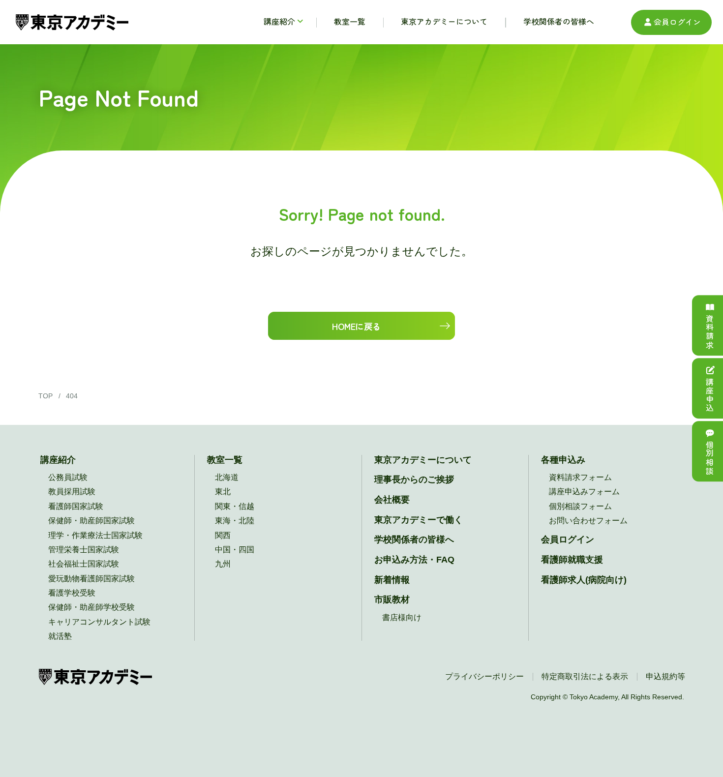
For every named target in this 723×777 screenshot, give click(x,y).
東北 (223, 491)
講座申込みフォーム (584, 491)
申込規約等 (665, 676)
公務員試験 (68, 477)
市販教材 (392, 599)
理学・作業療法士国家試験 (95, 535)
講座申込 (709, 395)
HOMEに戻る (356, 326)
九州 (223, 564)
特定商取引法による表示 (585, 676)
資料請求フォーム (580, 477)
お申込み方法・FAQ (414, 560)
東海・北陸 (234, 520)
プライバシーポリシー (484, 676)
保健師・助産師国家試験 (91, 520)
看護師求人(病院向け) (584, 580)
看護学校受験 (71, 593)
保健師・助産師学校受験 (91, 607)
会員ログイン (677, 22)
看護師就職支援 (572, 560)
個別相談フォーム (580, 506)
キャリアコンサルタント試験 (99, 622)
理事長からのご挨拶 (414, 479)
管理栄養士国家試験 (83, 549)
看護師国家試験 (75, 506)
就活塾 (60, 636)
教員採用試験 (71, 491)
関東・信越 (234, 506)
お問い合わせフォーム (588, 520)
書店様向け (402, 617)
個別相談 (709, 458)
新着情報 (392, 580)
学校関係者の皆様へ (414, 539)
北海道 (227, 477)
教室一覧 (224, 460)
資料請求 (709, 332)
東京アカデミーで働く (418, 520)
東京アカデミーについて (423, 460)
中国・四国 (234, 549)
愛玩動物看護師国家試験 (91, 578)
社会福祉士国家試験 (83, 564)
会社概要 (392, 500)
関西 (223, 535)
